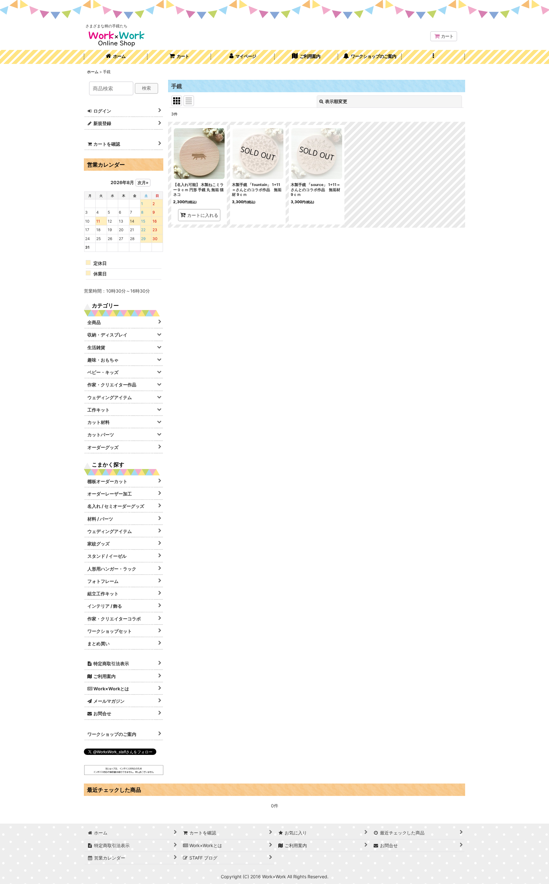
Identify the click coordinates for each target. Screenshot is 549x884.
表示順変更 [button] (336, 101)
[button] (433, 57)
